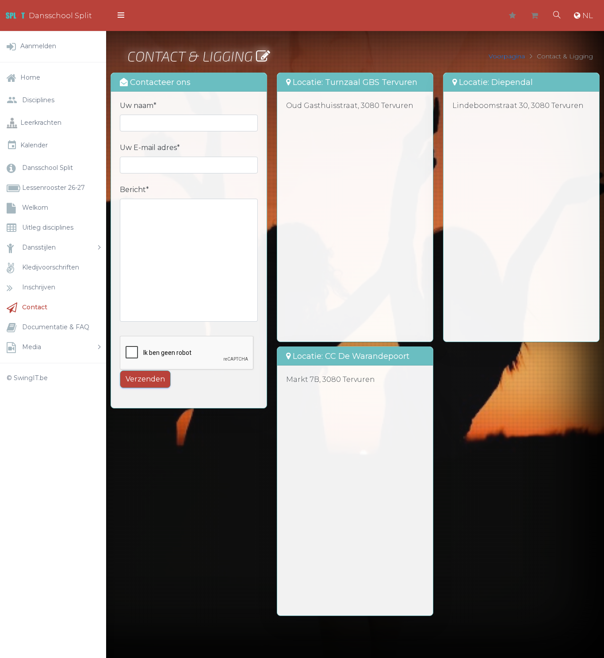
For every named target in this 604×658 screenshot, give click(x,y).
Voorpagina (507, 56)
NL (587, 15)
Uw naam (138, 105)
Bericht (134, 189)
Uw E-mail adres (150, 147)
